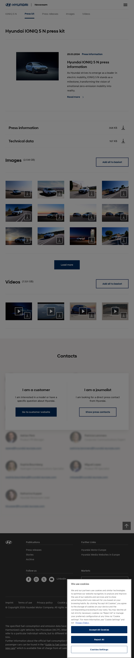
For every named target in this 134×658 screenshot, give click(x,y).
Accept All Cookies (99, 629)
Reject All (99, 639)
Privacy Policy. (82, 622)
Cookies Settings (99, 649)
